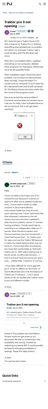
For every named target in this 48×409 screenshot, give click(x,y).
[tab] (7, 162)
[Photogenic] (29, 31)
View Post (34, 327)
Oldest (15, 172)
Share (7, 150)
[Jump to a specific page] (42, 178)
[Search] (40, 4)
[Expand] (24, 323)
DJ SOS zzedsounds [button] (18, 184)
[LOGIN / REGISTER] (44, 4)
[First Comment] (32, 31)
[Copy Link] (36, 37)
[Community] (9, 4)
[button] (6, 32)
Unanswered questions (24, 381)
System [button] (31, 37)
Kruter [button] (13, 31)
